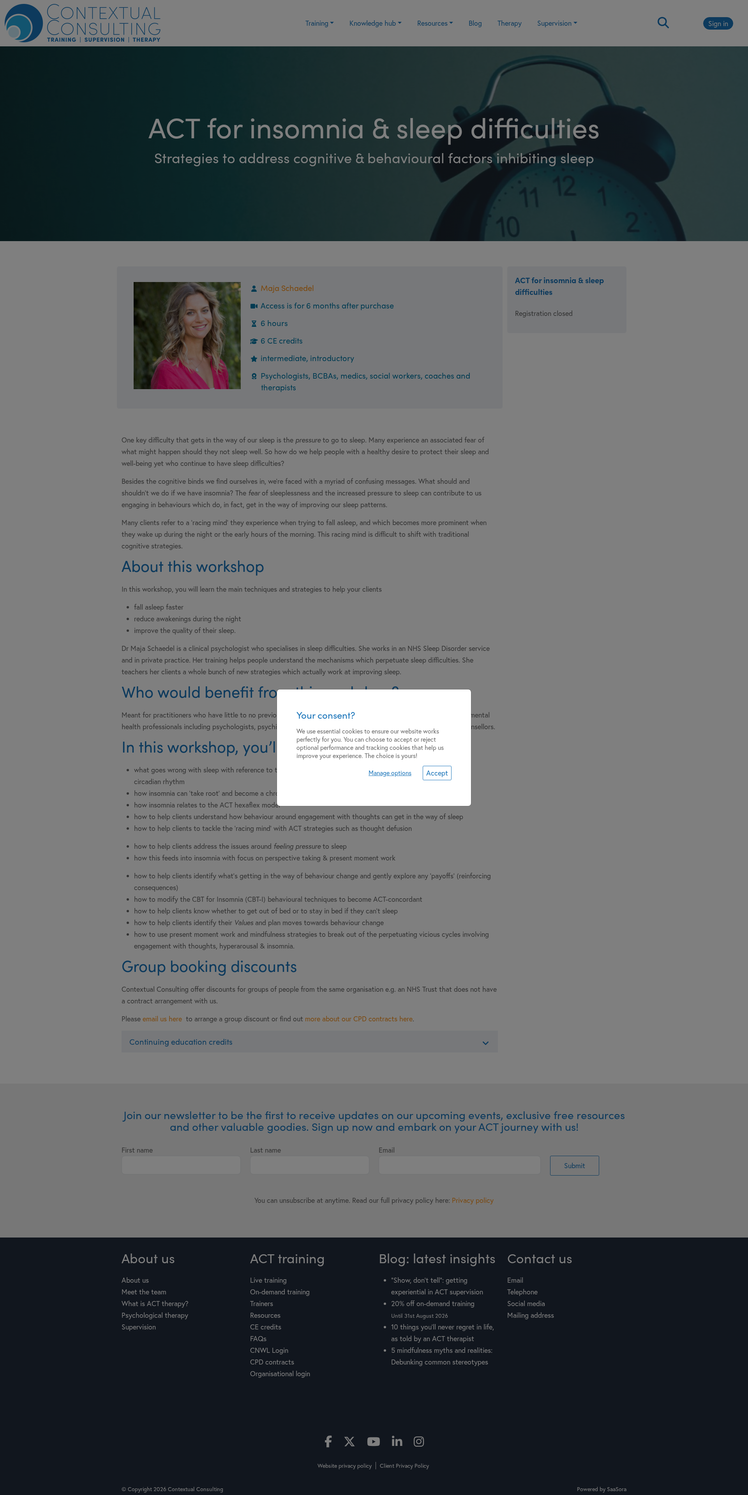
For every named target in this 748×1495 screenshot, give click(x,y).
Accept (437, 772)
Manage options (390, 773)
